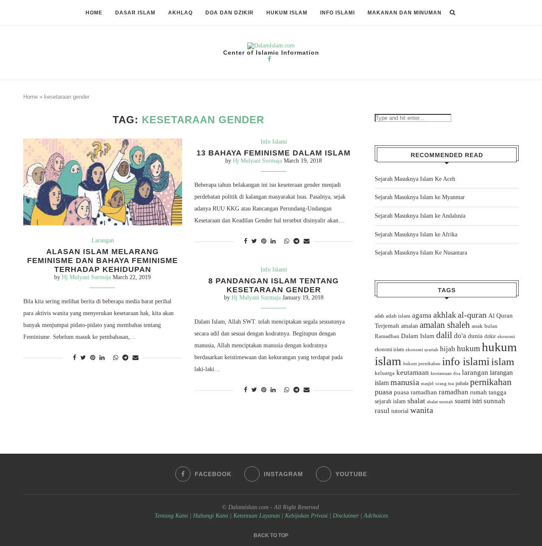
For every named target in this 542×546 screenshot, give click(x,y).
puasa (383, 392)
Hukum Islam (286, 13)
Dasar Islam (135, 13)
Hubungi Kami (210, 516)
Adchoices (376, 516)
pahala (462, 383)
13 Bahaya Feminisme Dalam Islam (273, 153)
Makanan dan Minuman (405, 13)
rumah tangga (488, 392)
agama (421, 315)
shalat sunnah (440, 401)
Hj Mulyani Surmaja (86, 277)
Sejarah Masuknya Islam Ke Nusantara (421, 252)
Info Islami (337, 13)
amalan (409, 326)
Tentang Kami (172, 516)
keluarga (385, 373)
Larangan (102, 240)
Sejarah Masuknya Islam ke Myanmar (420, 197)
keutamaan (412, 372)
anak (477, 326)
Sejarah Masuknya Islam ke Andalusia (420, 216)
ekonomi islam (389, 349)
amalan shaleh (445, 325)
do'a (460, 336)
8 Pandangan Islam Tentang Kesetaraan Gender (273, 285)
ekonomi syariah (422, 349)
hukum (468, 348)
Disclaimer (346, 516)
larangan (475, 372)
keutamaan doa (445, 373)
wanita (421, 410)
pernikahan (491, 382)
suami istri (468, 401)
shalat (416, 400)
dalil (444, 335)
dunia (475, 336)
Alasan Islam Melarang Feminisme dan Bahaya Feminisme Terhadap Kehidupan (102, 260)
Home (94, 13)
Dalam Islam (417, 336)
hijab (447, 349)
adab (379, 316)
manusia (404, 382)
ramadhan (453, 392)
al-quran (472, 314)
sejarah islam (390, 401)
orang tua (444, 383)
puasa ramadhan (415, 392)
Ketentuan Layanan (256, 516)
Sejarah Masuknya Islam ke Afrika (416, 234)
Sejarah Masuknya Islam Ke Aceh (415, 179)
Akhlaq (180, 13)
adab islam (398, 316)
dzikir (490, 336)
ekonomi (506, 336)
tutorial (400, 411)
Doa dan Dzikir (229, 13)
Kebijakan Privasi (306, 516)
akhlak (444, 314)
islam (502, 361)
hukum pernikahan (421, 363)
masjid (427, 383)
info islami (465, 361)
